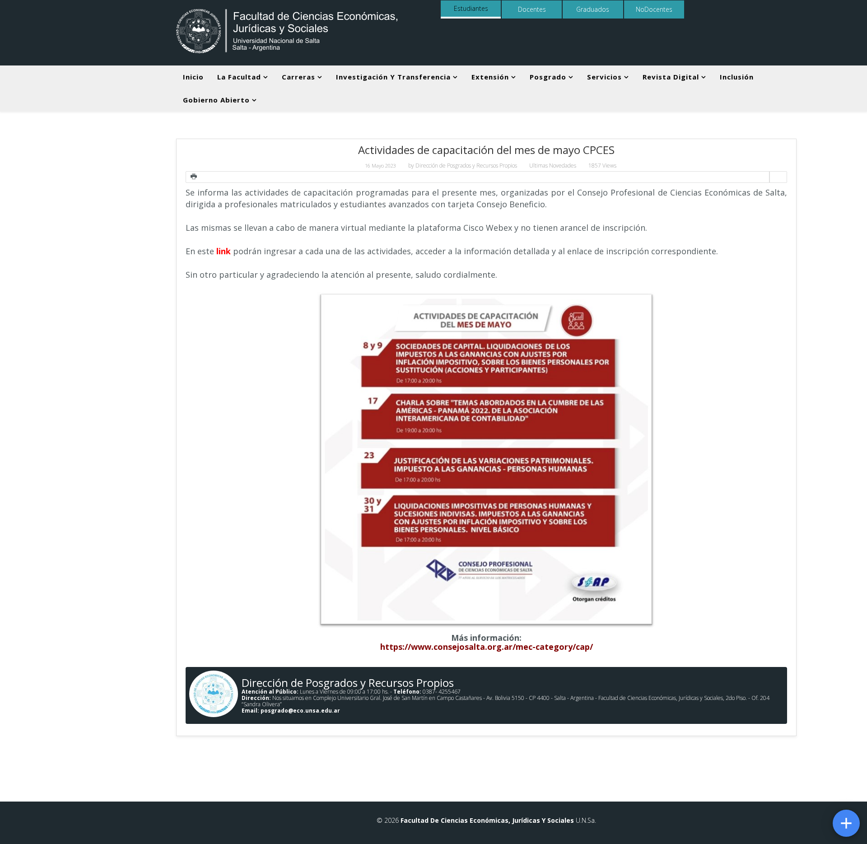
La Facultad (239, 76)
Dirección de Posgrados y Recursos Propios (466, 165)
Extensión (490, 76)
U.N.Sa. (585, 820)
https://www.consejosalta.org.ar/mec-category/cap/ (486, 646)
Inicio (193, 76)
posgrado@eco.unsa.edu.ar (300, 710)
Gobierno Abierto (216, 99)
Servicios (604, 76)
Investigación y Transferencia (393, 76)
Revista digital (671, 76)
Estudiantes (471, 8)
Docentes (532, 9)
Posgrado (548, 76)
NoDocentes (654, 9)
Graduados (592, 9)
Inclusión (737, 76)
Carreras (298, 76)
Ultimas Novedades (552, 165)
